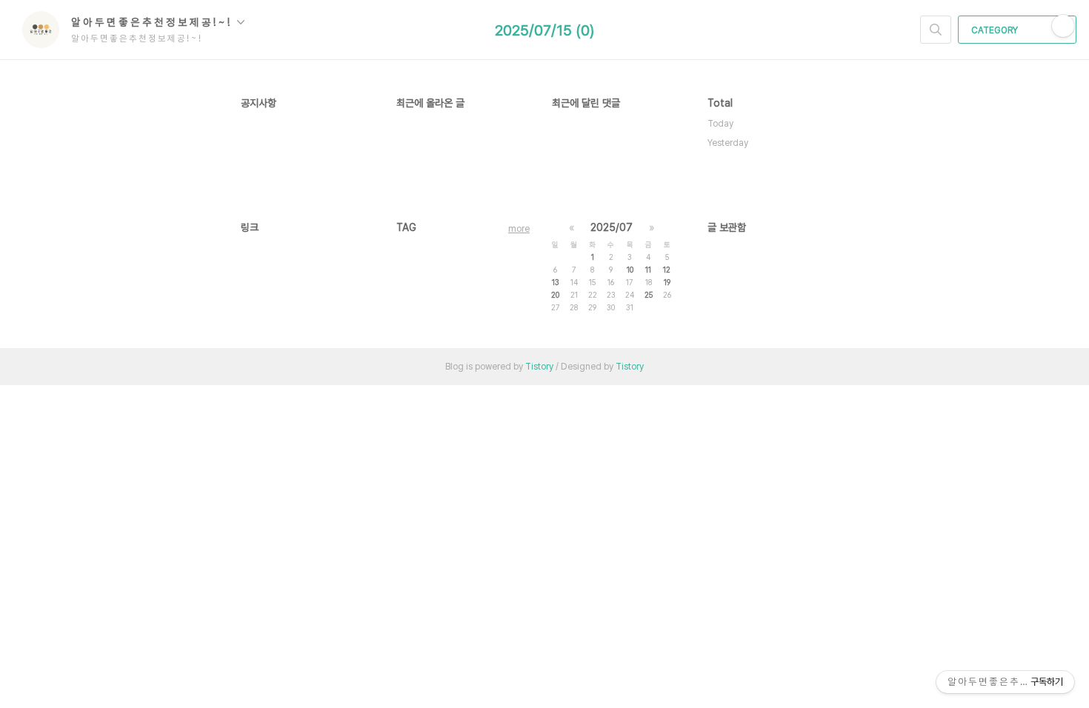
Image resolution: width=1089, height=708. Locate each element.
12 (666, 269)
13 (555, 282)
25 (649, 294)
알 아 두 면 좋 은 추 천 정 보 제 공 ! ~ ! (152, 22)
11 (648, 269)
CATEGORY (995, 30)
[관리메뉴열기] (1063, 26)
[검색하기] (935, 29)
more (519, 229)
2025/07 (611, 227)
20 (555, 294)
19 (667, 282)
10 (630, 269)
